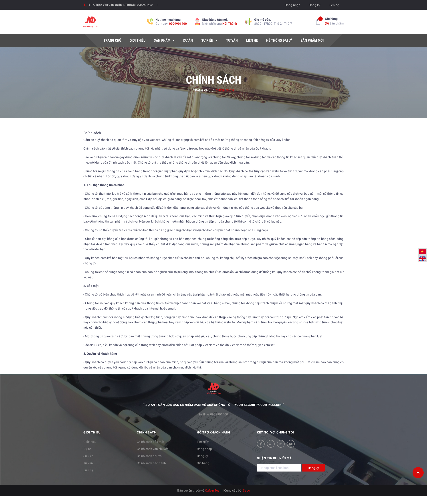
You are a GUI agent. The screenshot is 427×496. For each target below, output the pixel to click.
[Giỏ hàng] (318, 21)
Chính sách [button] (146, 432)
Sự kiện (88, 456)
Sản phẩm (334, 21)
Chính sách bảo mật (150, 441)
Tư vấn (88, 463)
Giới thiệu (89, 441)
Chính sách (92, 133)
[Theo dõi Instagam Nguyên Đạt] (281, 444)
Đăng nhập (292, 5)
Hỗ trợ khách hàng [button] (214, 432)
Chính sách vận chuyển (153, 449)
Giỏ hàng (203, 463)
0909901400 (145, 4)
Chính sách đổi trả (149, 456)
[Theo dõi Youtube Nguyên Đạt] (291, 444)
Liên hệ (334, 5)
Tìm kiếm (203, 441)
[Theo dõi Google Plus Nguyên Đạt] (271, 444)
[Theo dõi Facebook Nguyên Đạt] (261, 444)
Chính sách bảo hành (151, 463)
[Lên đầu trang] (418, 472)
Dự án (87, 449)
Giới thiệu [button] (91, 432)
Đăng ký (314, 5)
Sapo (246, 490)
